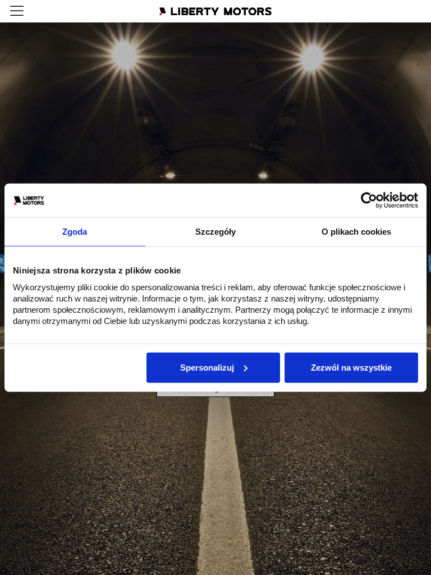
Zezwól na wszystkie (351, 367)
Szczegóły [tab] (215, 231)
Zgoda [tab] (74, 231)
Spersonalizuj (207, 367)
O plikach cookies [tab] (356, 231)
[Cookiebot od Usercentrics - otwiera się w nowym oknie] (369, 200)
